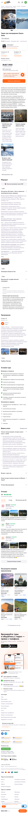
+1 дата (24, 594)
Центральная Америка (20, 781)
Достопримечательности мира (8, 717)
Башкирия (13, 41)
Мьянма (16, 801)
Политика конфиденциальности (11, 766)
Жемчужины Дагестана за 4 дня (6, 615)
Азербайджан (4, 799)
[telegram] (5, 733)
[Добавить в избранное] (12, 575)
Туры (2, 697)
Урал (18, 41)
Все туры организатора (12, 48)
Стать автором (5, 726)
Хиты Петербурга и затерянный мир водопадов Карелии (19, 591)
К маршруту (4, 55)
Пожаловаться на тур (14, 625)
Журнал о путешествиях (7, 715)
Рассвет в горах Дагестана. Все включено (5, 591)
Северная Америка (6, 786)
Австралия (3, 794)
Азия (2, 781)
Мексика (17, 794)
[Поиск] (18, 2)
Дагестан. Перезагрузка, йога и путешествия (21, 615)
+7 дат (11, 619)
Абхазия (3, 792)
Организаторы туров (6, 701)
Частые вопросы (5, 706)
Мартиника (17, 792)
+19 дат (2, 596)
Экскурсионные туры (8, 174)
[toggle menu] (2, 2)
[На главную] (7, 2)
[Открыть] (26, 271)
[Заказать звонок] (25, 2)
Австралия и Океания (20, 779)
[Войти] (22, 2)
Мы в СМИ (3, 708)
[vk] (2, 733)
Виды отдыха (4, 699)
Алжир (2, 801)
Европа (3, 779)
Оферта (2, 766)
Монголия (17, 799)
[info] (22, 682)
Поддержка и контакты (6, 719)
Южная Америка (19, 784)
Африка (3, 784)
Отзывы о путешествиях (7, 703)
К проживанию (17, 55)
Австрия (3, 796)
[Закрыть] (26, 191)
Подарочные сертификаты (7, 712)
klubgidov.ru (24, 769)
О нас (2, 710)
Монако (16, 796)
